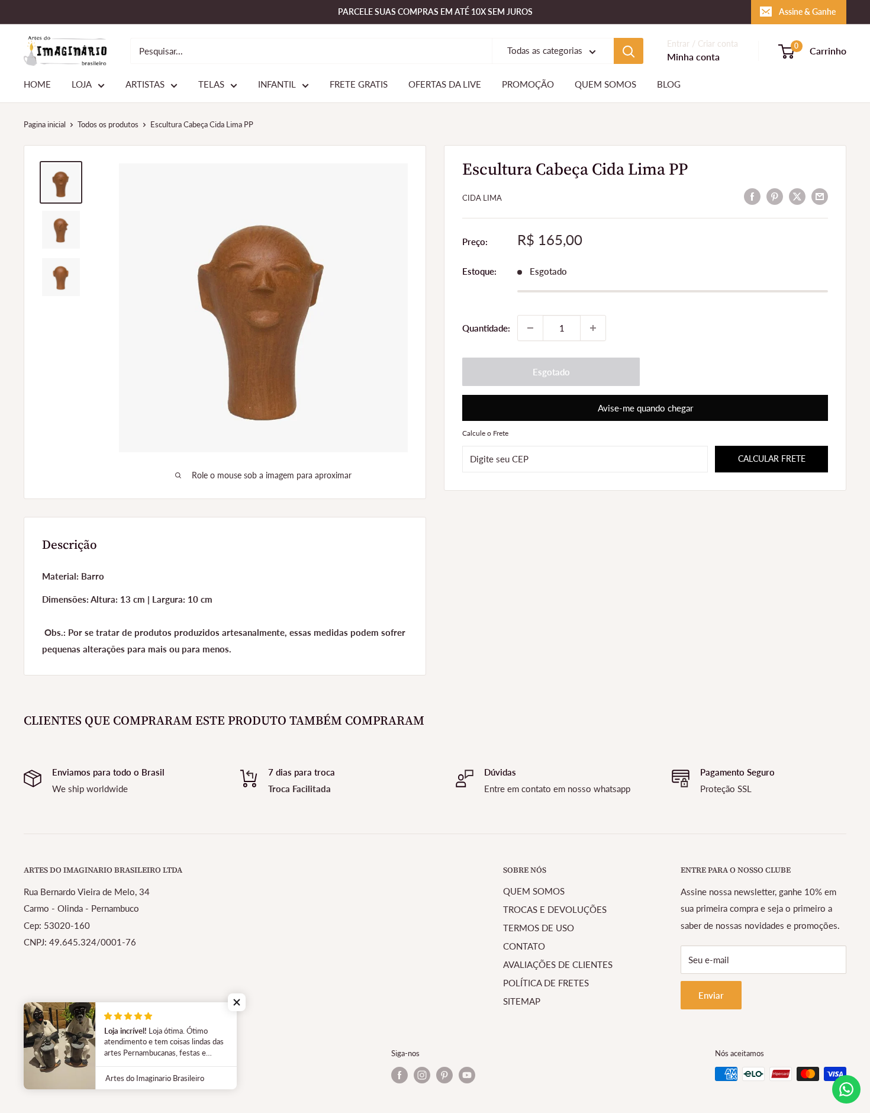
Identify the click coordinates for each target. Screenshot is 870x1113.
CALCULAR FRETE (771, 458)
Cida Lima (482, 197)
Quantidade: (486, 328)
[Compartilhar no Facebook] (752, 196)
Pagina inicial (45, 124)
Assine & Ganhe (807, 12)
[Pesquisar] (628, 51)
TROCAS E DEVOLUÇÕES (555, 909)
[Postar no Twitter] (797, 196)
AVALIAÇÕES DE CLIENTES (558, 964)
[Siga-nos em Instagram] (422, 1075)
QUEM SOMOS (605, 84)
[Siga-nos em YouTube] (467, 1075)
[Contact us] (846, 1089)
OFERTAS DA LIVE (444, 84)
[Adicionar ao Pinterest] (774, 196)
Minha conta (693, 57)
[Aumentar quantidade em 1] (593, 328)
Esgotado (551, 371)
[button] (237, 1002)
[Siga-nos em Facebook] (399, 1075)
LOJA (82, 84)
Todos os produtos (108, 124)
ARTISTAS (145, 84)
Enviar (711, 995)
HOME (37, 84)
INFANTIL (277, 84)
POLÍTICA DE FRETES (546, 982)
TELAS (211, 84)
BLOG (669, 84)
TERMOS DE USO (538, 927)
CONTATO (524, 946)
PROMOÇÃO (528, 84)
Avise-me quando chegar (645, 408)
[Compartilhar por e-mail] (819, 196)
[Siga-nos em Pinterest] (444, 1075)
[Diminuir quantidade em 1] (530, 328)
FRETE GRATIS (359, 84)
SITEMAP (521, 1001)
